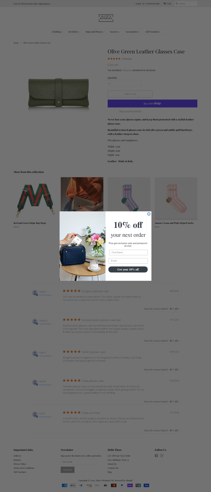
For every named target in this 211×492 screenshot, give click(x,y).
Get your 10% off (128, 269)
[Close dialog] (148, 213)
